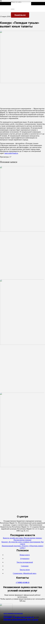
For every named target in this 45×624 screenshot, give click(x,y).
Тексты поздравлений (25, 562)
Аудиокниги (24, 558)
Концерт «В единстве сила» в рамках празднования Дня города (21, 618)
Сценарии (25, 566)
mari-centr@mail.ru (11, 153)
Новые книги (25, 555)
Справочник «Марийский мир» (24, 573)
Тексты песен (25, 570)
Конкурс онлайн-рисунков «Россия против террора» (22, 538)
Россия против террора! (22, 540)
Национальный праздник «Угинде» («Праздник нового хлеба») (22, 547)
